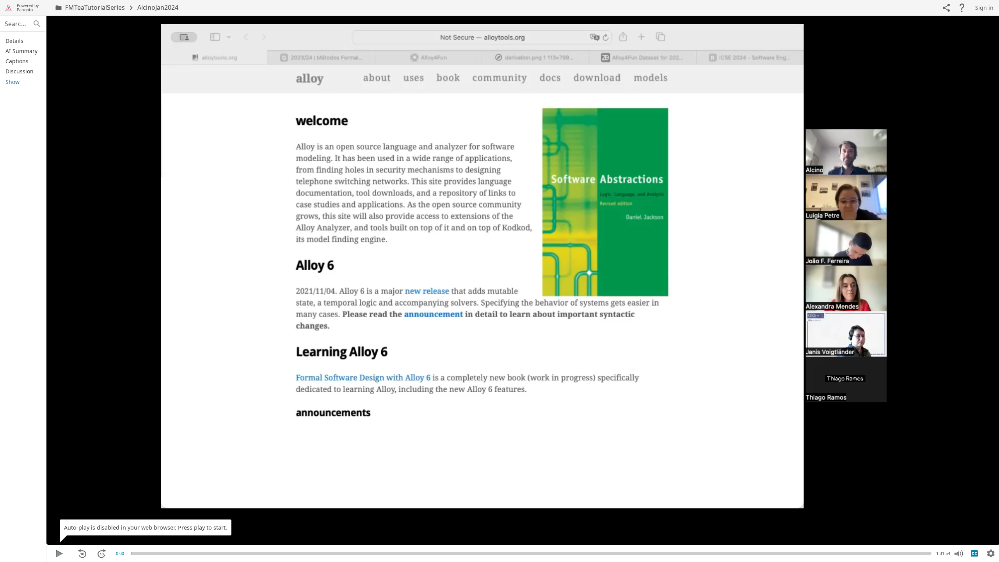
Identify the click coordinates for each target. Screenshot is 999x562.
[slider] (132, 553)
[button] (37, 24)
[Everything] (8, 8)
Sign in (984, 7)
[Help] (962, 8)
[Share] (946, 8)
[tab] (21, 41)
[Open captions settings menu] (991, 553)
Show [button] (12, 81)
